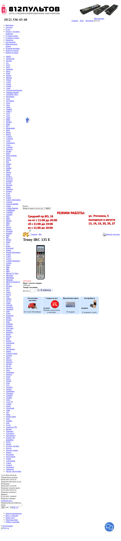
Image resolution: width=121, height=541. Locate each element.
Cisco (8, 145)
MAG (8, 265)
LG (7, 63)
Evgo (8, 193)
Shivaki (9, 360)
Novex (8, 294)
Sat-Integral (10, 349)
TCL (8, 385)
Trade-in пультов (12, 50)
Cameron (9, 139)
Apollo (8, 86)
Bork (8, 130)
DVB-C (9, 177)
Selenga (9, 356)
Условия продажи (13, 48)
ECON (8, 183)
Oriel (8, 311)
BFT (8, 126)
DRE (8, 170)
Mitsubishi (10, 278)
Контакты (89, 21)
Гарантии (9, 40)
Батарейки (10, 97)
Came (8, 88)
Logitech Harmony (13, 261)
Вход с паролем (12, 516)
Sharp (8, 358)
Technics (9, 387)
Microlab (9, 276)
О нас (8, 29)
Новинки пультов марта (10, 488)
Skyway (9, 368)
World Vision (11, 417)
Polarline (9, 324)
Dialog (8, 164)
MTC (8, 284)
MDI (8, 271)
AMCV (9, 111)
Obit (7, 297)
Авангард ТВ (11, 427)
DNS (8, 166)
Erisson (9, 191)
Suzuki (8, 381)
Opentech (9, 309)
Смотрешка (10, 461)
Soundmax (10, 372)
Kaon (8, 246)
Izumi (8, 242)
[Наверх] (27, 120)
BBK (8, 120)
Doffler (8, 168)
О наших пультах (12, 38)
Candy (8, 82)
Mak (7, 267)
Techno (9, 389)
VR (7, 412)
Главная (75, 21)
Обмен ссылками (12, 522)
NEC (8, 288)
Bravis (8, 134)
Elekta (8, 187)
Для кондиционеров (14, 90)
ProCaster (9, 328)
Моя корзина (99, 19)
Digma (8, 80)
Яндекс (9, 61)
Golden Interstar (12, 208)
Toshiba (9, 398)
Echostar (9, 181)
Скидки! (9, 27)
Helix (8, 219)
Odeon (8, 299)
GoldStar (9, 212)
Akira (8, 107)
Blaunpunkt (10, 128)
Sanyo (8, 347)
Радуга (8, 448)
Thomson (9, 393)
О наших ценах (12, 36)
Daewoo (9, 149)
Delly (8, 153)
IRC (7, 238)
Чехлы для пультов (13, 471)
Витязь (9, 429)
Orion (8, 313)
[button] (109, 527)
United (8, 404)
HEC (8, 217)
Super (8, 377)
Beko (8, 124)
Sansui (8, 345)
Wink (8, 414)
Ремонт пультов (12, 53)
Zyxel (8, 425)
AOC (8, 113)
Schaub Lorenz (11, 353)
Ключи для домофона (10, 439)
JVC (7, 244)
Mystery (9, 286)
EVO (8, 65)
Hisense (9, 78)
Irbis (7, 236)
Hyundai (9, 231)
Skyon (8, 366)
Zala (7, 423)
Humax (9, 229)
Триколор (10, 469)
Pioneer (9, 320)
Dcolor (8, 151)
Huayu (8, 227)
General (9, 202)
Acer (8, 99)
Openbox (9, 307)
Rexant (8, 337)
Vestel (8, 406)
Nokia (8, 292)
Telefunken (10, 391)
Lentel (8, 257)
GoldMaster (10, 210)
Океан (8, 444)
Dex (7, 162)
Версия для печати (113, 234)
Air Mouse (10, 101)
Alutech (9, 109)
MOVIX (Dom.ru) (13, 282)
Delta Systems (11, 156)
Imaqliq (9, 233)
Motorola (9, 280)
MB (7, 269)
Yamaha (9, 421)
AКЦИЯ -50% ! (12, 94)
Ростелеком (10, 457)
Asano (8, 84)
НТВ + (8, 442)
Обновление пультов (9, 477)
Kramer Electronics (13, 252)
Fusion (8, 198)
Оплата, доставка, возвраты (13, 33)
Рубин (8, 459)
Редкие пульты (12, 450)
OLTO (8, 301)
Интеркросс (11, 436)
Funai (8, 196)
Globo (8, 206)
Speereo (9, 374)
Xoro (8, 419)
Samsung (9, 69)
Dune (8, 174)
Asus (8, 116)
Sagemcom (10, 343)
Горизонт (9, 431)
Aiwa (8, 103)
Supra (8, 379)
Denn (8, 158)
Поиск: (25, 206)
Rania (8, 334)
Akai (8, 105)
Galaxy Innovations (13, 200)
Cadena (9, 137)
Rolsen (8, 341)
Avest (8, 118)
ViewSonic (10, 408)
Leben (8, 254)
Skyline (9, 364)
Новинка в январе (8, 498)
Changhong (10, 143)
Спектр (9, 465)
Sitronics (9, 362)
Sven (8, 383)
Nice (8, 290)
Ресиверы (10, 454)
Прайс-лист (10, 518)
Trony (8, 400)
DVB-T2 (9, 179)
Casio (8, 141)
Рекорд (9, 452)
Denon (8, 160)
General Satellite (12, 204)
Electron (9, 185)
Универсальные (12, 92)
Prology (9, 330)
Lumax (8, 263)
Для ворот (10, 433)
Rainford (9, 332)
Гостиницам (10, 42)
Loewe (8, 259)
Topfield (9, 396)
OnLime (9, 305)
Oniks (8, 303)
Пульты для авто (12, 446)
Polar (8, 322)
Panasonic (10, 316)
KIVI (8, 67)
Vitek (8, 410)
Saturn (8, 351)
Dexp (8, 71)
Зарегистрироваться (14, 513)
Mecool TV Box (12, 273)
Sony (8, 370)
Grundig (9, 214)
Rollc (8, 339)
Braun (8, 132)
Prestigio (9, 326)
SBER (8, 57)
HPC (8, 225)
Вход (82, 21)
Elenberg (9, 189)
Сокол (8, 463)
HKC (8, 223)
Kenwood (9, 248)
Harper (8, 76)
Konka (8, 250)
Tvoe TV (9, 402)
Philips (8, 318)
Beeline (9, 122)
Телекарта (10, 467)
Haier (8, 73)
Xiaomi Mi (10, 59)
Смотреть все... (7, 501)
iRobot (8, 240)
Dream (8, 172)
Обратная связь (12, 520)
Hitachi (8, 221)
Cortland (9, 147)
